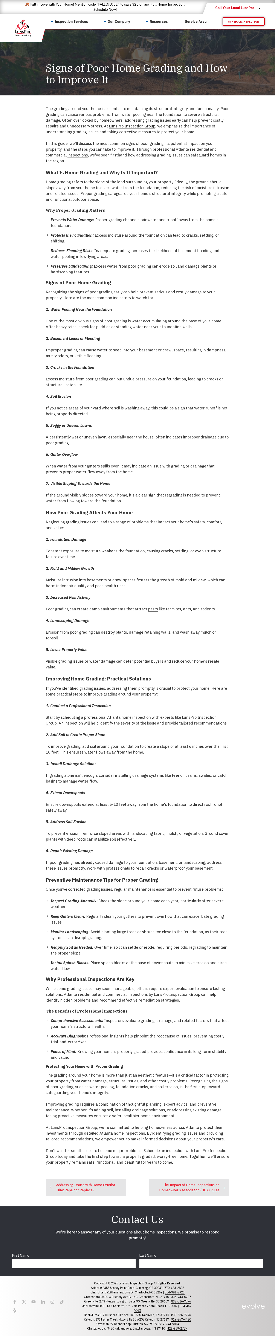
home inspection (136, 717)
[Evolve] (253, 1306)
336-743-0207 (181, 1297)
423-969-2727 (177, 1328)
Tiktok (62, 1302)
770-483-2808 (174, 1288)
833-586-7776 (181, 1301)
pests (153, 609)
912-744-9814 (169, 1324)
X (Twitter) (24, 1302)
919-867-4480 (181, 1319)
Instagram (52, 1302)
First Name (20, 1255)
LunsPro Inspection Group (132, 126)
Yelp (14, 1310)
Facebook (14, 1302)
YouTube (33, 1302)
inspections (77, 155)
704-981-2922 (175, 1292)
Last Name (147, 1255)
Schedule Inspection (243, 21)
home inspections (129, 1133)
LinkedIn (43, 1302)
